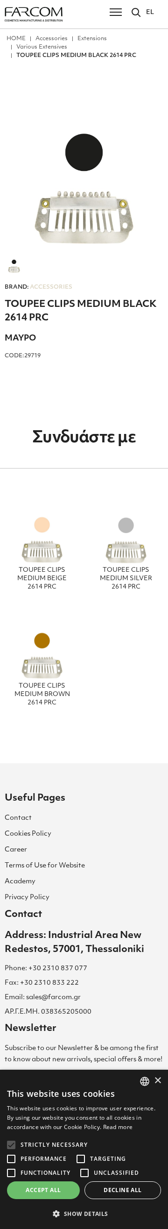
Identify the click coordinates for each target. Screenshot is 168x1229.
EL (150, 12)
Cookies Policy (28, 834)
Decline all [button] (122, 1190)
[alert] (84, 1149)
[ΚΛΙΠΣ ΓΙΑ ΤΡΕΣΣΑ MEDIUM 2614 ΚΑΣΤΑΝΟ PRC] (42, 646)
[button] (84, 1213)
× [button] (157, 1080)
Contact (18, 818)
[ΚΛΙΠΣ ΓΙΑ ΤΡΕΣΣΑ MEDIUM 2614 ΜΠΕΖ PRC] (42, 530)
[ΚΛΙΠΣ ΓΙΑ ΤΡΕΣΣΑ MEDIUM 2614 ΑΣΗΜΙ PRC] (126, 530)
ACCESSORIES (38, 287)
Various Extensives (41, 47)
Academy (20, 881)
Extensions (92, 39)
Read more (118, 1127)
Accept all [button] (43, 1190)
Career (16, 849)
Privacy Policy (27, 897)
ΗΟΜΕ (16, 39)
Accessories (51, 39)
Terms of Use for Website (45, 865)
